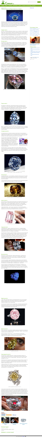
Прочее (33, 5)
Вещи (6, 5)
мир (38, 32)
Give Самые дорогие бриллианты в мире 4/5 (4, 413)
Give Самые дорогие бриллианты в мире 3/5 (3, 413)
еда (33, 31)
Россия (31, 28)
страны (39, 34)
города (34, 30)
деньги (38, 30)
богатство (38, 28)
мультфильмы (34, 33)
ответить (2, 430)
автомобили (34, 28)
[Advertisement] (14, 96)
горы (36, 30)
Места (20, 5)
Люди (3, 5)
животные (35, 31)
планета (38, 33)
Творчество (15, 5)
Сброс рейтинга (1, 413)
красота (36, 32)
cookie (23, 436)
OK (25, 436)
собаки (36, 34)
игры (38, 31)
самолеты (33, 34)
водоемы (31, 30)
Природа (10, 5)
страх (31, 35)
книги (31, 32)
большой (37, 29)
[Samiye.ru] (8, 2)
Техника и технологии (26, 5)
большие (34, 29)
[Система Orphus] (35, 59)
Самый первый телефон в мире (35, 51)
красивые (33, 32)
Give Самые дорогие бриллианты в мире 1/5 (2, 413)
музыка (31, 33)
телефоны (33, 35)
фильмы (36, 35)
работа (31, 34)
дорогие (31, 31)
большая (31, 29)
